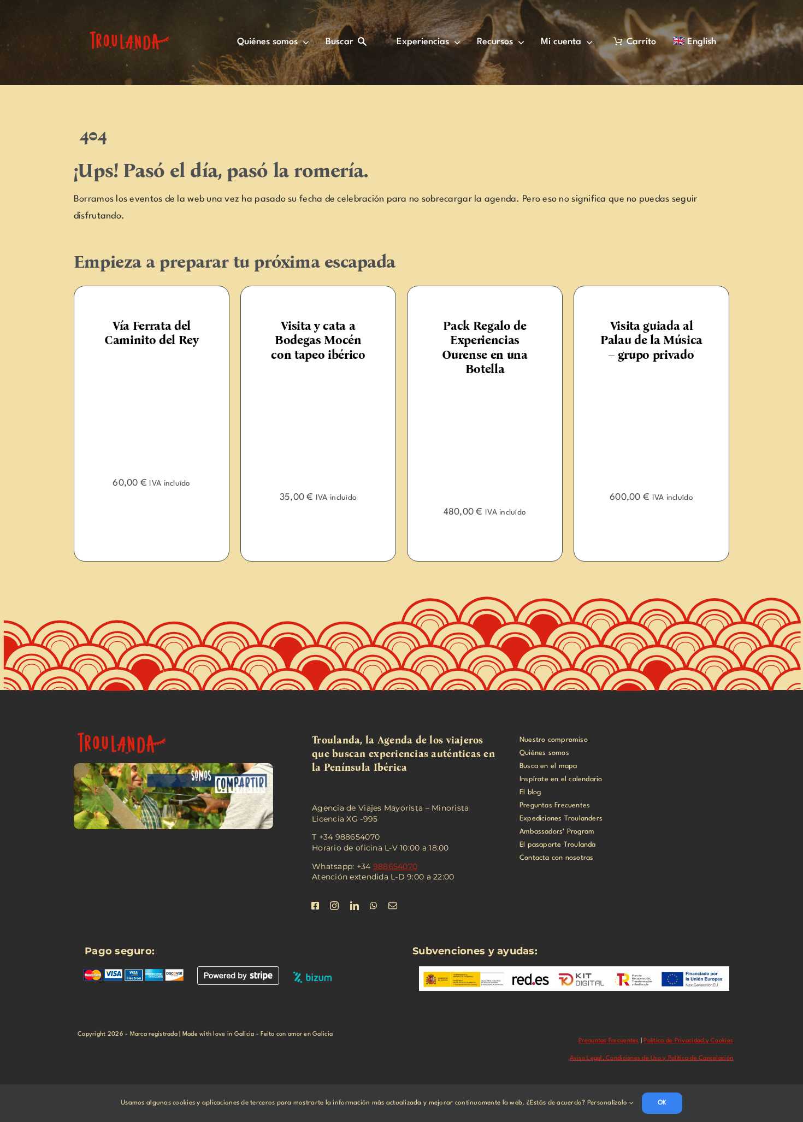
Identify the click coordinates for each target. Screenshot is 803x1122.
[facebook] (315, 905)
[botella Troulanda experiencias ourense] (448, 392)
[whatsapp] (373, 905)
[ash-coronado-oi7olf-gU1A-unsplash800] (615, 377)
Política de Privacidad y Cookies (688, 1041)
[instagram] (334, 905)
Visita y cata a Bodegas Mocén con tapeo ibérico (281, 340)
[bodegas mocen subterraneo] (281, 377)
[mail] (392, 905)
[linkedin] (354, 905)
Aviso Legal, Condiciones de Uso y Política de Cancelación (651, 1058)
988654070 (395, 866)
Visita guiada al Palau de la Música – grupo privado (615, 340)
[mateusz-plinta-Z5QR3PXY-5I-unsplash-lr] (115, 363)
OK (662, 1103)
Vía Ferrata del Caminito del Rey (115, 332)
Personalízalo (608, 1103)
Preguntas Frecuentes (608, 1041)
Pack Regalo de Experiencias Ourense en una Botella (448, 347)
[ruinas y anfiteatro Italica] (128, 728)
